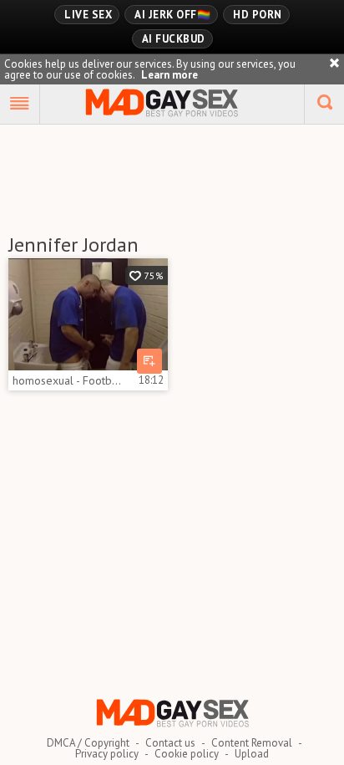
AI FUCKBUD (173, 39)
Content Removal (251, 742)
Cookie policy (186, 753)
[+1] (20, 104)
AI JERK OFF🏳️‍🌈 (172, 15)
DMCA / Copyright (88, 742)
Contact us (170, 742)
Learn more (169, 75)
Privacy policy (107, 753)
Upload (252, 753)
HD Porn (257, 15)
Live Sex (88, 15)
